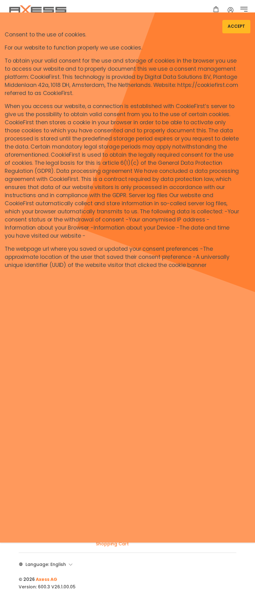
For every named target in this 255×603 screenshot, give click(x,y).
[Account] (230, 10)
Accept (236, 26)
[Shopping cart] (216, 10)
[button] (244, 10)
